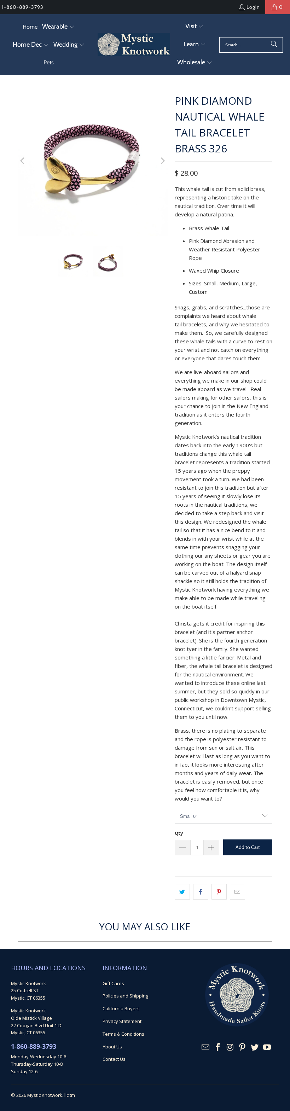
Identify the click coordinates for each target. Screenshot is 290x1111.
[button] (58, 27)
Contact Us (114, 1059)
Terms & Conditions (123, 1034)
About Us (112, 1046)
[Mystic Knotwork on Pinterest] (242, 1047)
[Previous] (23, 161)
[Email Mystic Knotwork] (206, 1047)
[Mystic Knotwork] (134, 45)
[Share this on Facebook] (200, 892)
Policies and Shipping (125, 996)
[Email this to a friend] (237, 892)
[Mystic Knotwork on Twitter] (255, 1047)
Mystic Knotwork (44, 1095)
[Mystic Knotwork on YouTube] (267, 1047)
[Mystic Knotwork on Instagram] (230, 1047)
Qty (179, 833)
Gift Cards (113, 983)
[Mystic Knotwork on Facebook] (218, 1047)
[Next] (162, 161)
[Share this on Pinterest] (219, 892)
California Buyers (121, 1008)
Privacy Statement (122, 1021)
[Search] (274, 45)
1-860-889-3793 (23, 7)
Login (253, 7)
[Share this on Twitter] (182, 892)
